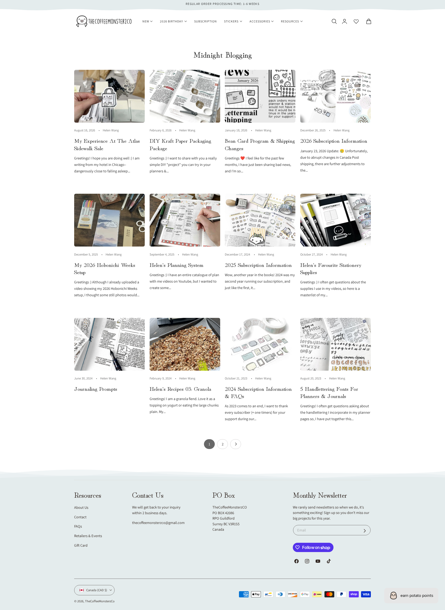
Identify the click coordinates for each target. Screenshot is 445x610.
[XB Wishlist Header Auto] (356, 21)
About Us (81, 507)
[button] (334, 21)
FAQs (78, 526)
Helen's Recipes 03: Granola (180, 388)
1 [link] (209, 444)
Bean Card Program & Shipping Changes (260, 144)
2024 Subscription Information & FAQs (258, 392)
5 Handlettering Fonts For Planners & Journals (329, 392)
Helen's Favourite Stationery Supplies (330, 268)
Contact (80, 516)
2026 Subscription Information (333, 140)
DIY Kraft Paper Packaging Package (180, 144)
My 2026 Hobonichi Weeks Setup (104, 268)
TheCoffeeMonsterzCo (100, 601)
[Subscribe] (365, 531)
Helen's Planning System (176, 264)
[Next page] (235, 444)
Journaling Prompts (95, 388)
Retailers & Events (88, 535)
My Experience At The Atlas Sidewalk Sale (107, 144)
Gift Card (81, 545)
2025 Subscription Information (258, 264)
